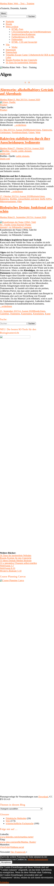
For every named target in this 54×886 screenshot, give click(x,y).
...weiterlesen (20, 125)
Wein (38, 132)
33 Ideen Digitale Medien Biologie (16, 560)
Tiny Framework (18, 852)
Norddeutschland (19, 132)
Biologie (31, 130)
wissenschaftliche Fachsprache (20, 823)
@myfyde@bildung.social (12, 847)
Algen (38, 130)
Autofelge (4, 313)
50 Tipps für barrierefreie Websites (21, 62)
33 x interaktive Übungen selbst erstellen (18, 563)
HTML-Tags (17, 29)
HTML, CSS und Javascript (24, 42)
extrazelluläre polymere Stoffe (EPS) (34, 199)
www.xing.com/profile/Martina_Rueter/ (18, 842)
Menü (3, 13)
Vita (8, 44)
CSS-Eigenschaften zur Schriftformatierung (31, 32)
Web (8, 821)
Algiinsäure (5, 132)
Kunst (47, 313)
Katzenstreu (26, 313)
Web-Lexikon (12, 26)
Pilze (19, 201)
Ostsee (31, 132)
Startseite (10, 21)
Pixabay (3, 110)
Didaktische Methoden (16, 818)
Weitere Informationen (38, 859)
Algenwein (47, 130)
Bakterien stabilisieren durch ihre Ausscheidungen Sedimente (25, 140)
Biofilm (13, 199)
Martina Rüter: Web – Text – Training (17, 3)
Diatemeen (15, 313)
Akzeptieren (6, 862)
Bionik (9, 24)
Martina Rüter (6, 99)
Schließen (4, 882)
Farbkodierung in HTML (23, 37)
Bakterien (4, 199)
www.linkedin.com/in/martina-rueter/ (17, 837)
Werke (14, 47)
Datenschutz (11, 52)
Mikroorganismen (8, 201)
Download (43, 796)
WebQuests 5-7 (7, 566)
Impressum (11, 49)
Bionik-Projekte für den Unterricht (21, 60)
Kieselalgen (38, 313)
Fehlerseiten (17, 39)
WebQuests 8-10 (7, 568)
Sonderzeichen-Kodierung (23, 34)
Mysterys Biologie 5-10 (10, 571)
